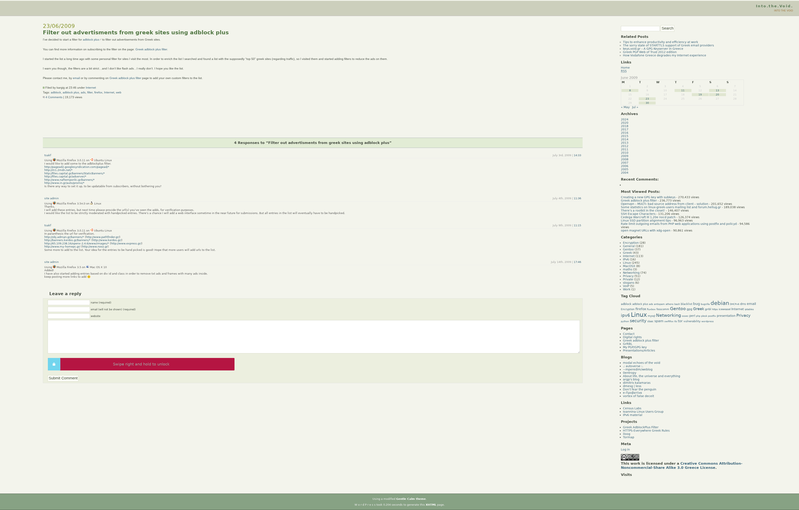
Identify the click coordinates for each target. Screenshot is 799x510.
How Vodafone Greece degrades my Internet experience (664, 55)
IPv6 (626, 259)
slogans (628, 282)
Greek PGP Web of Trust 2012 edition (650, 52)
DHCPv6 (734, 304)
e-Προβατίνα (632, 392)
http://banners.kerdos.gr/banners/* (67, 240)
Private (628, 279)
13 (717, 90)
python (625, 321)
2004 (624, 172)
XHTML (431, 504)
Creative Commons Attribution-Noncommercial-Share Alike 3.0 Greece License (681, 465)
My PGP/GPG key (635, 347)
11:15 (577, 225)
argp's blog (631, 379)
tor (680, 321)
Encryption (631, 242)
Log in (625, 449)
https (715, 309)
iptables (749, 309)
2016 (624, 132)
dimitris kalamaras (636, 382)
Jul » (635, 107)
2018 (624, 126)
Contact (628, 333)
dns (743, 304)
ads (83, 92)
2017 (624, 129)
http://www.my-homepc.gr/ (62, 246)
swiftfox (669, 321)
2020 (624, 122)
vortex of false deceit (638, 396)
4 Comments (53, 97)
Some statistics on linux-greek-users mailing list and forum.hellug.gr (671, 207)
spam (659, 321)
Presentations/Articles (639, 350)
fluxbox (651, 309)
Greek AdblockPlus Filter (641, 427)
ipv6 (625, 315)
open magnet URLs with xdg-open (645, 230)
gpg (689, 309)
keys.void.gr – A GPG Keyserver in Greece (653, 48)
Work (626, 289)
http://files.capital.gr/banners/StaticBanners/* (74, 173)
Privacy (628, 276)
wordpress (707, 321)
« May (625, 107)
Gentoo (628, 249)
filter (90, 92)
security (638, 320)
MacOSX (629, 266)
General (629, 246)
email (76, 78)
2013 (624, 142)
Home (625, 67)
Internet (91, 87)
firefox (98, 92)
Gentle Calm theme (411, 498)
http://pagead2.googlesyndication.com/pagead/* (76, 166)
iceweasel (725, 309)
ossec (685, 316)
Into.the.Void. (774, 6)
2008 (624, 159)
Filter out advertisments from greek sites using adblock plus (136, 32)
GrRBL (627, 343)
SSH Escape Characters (638, 213)
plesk (704, 316)
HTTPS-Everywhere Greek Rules (646, 430)
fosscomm (662, 309)
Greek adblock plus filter (151, 49)
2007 (624, 162)
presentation (726, 315)
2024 (624, 119)
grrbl (708, 309)
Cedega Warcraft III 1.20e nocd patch (648, 217)
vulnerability (692, 321)
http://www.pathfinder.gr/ (102, 237)
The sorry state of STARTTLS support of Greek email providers (668, 45)
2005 (624, 169)
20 (717, 94)
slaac (650, 321)
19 (700, 94)
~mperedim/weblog (638, 369)
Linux (627, 262)
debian (720, 303)
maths (627, 269)
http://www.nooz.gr (95, 246)
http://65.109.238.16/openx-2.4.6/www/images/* (76, 243)
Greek (627, 252)
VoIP (626, 286)
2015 (624, 136)
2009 (624, 156)
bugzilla (705, 304)
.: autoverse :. (633, 366)
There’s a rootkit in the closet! (643, 210)
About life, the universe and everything (651, 376)
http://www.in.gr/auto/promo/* (64, 182)
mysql (651, 315)
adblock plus (91, 39)
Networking (631, 272)
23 (647, 98)
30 (647, 103)
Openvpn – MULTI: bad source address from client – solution (664, 203)
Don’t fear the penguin (639, 389)
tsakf (47, 155)
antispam (659, 304)
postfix (712, 316)
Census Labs (632, 408)
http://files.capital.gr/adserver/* (65, 176)
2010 (624, 152)
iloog (626, 434)
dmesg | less (632, 386)
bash (677, 304)
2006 (624, 166)
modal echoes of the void (641, 362)
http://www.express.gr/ (126, 243)
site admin (51, 198)
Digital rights (632, 337)
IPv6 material (632, 415)
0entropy (629, 372)
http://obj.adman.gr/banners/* (64, 237)
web (118, 92)
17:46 (577, 262)
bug (696, 304)
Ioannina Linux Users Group (643, 411)
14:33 (577, 155)
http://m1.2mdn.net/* (58, 170)
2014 (624, 139)
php (698, 316)
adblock (56, 92)
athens (670, 304)
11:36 (577, 198)
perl (692, 315)
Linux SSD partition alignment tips (646, 220)
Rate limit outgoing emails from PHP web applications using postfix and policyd (679, 223)
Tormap (628, 437)
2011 (624, 149)
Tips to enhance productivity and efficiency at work (660, 42)
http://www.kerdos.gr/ (106, 240)
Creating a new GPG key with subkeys (648, 197)
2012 (624, 146)
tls (675, 321)
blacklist (686, 304)
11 (683, 90)
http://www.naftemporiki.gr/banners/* (69, 179)
